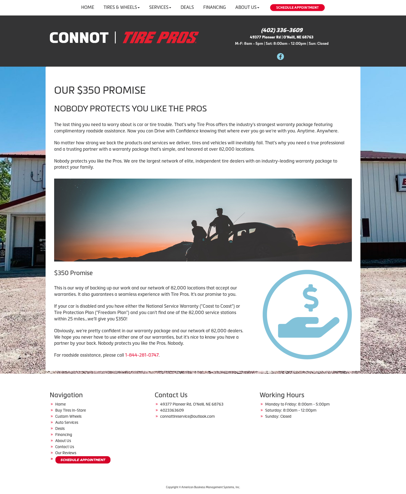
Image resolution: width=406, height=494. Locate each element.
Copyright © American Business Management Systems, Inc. (203, 487)
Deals (187, 7)
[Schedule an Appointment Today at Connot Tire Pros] (82, 460)
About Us (246, 7)
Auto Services (66, 422)
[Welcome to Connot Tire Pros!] (124, 36)
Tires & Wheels (120, 7)
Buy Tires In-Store (70, 410)
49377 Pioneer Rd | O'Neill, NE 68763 (281, 37)
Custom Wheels (68, 416)
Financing (214, 7)
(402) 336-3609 (281, 30)
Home (87, 7)
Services (158, 7)
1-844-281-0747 (142, 354)
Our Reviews (65, 453)
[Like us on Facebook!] (280, 56)
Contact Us (64, 447)
